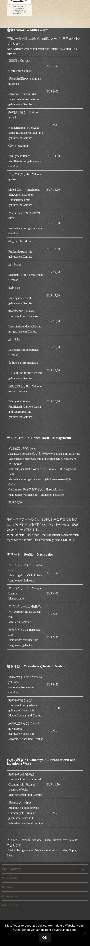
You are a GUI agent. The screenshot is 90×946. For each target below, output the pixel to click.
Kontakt (7, 887)
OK (45, 937)
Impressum (9, 896)
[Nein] (85, 933)
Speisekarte (10, 878)
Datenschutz (10, 905)
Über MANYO (11, 869)
